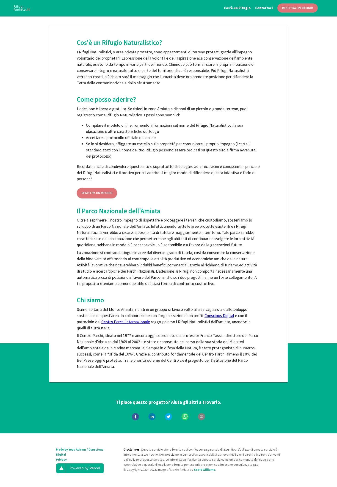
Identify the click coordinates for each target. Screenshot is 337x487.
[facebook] (135, 417)
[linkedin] (152, 417)
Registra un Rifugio (97, 193)
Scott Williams (204, 470)
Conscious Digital (219, 315)
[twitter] (168, 417)
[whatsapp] (185, 417)
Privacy (61, 459)
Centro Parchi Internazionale (125, 321)
